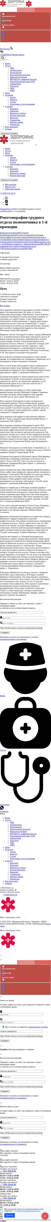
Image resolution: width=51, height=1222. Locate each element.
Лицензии (14, 171)
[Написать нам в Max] (6, 202)
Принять (9, 1215)
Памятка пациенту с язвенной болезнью (23, 244)
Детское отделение (24, 235)
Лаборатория (9, 249)
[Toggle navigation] (7, 59)
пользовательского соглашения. (13, 639)
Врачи (7, 148)
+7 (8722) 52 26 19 (7, 193)
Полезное (9, 155)
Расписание (5, 49)
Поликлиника (10, 235)
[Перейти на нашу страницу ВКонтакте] (6, 205)
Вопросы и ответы (18, 173)
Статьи (13, 162)
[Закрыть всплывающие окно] (1, 955)
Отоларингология (28, 242)
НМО (30, 249)
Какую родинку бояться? (18, 237)
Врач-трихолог (13, 240)
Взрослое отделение (8, 233)
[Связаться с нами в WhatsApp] (6, 199)
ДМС (19, 233)
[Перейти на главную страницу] (17, 144)
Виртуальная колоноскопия (31, 240)
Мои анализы (10, 184)
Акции (13, 157)
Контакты (14, 169)
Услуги (8, 151)
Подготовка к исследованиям (22, 164)
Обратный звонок (12, 189)
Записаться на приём (9, 133)
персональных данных (38, 1027)
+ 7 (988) (8, 1171)
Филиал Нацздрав (17, 176)
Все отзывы (5, 306)
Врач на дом (10, 187)
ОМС (25, 249)
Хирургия (19, 249)
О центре (9, 166)
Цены (7, 153)
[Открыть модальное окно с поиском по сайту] (2, 58)
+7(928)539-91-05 (10, 895)
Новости (13, 160)
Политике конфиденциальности (28, 1211)
